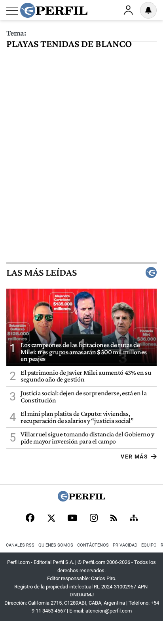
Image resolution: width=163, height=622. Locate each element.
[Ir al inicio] (53, 10)
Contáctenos (93, 545)
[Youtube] (72, 519)
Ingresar (128, 10)
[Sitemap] (134, 518)
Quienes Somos (55, 545)
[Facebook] (30, 518)
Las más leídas (41, 272)
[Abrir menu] (12, 10)
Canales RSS (20, 545)
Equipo (149, 545)
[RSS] (113, 519)
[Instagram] (94, 518)
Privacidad (125, 545)
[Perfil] (81, 499)
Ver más (134, 456)
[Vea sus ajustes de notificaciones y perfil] (148, 10)
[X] (51, 518)
